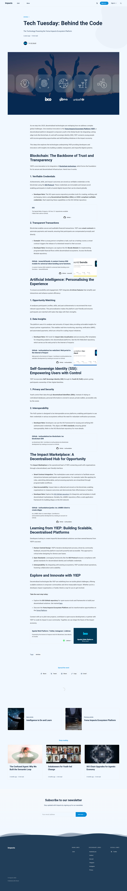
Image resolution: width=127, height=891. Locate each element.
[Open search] (120, 3)
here (60, 603)
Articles (26, 17)
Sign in (113, 3)
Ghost (17, 881)
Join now (80, 814)
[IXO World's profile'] (25, 43)
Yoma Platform (41, 610)
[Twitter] (97, 3)
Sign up (103, 3)
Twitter (115, 851)
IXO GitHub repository (61, 494)
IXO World (33, 43)
